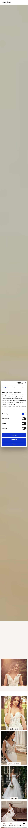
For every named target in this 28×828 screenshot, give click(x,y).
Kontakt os (5, 655)
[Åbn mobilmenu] (24, 823)
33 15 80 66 (17, 655)
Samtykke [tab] (5, 387)
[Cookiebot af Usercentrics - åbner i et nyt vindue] (17, 383)
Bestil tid (14, 314)
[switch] (24, 418)
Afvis (14, 444)
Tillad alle (14, 435)
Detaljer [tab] (14, 387)
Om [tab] (23, 387)
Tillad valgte (14, 439)
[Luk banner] (25, 382)
